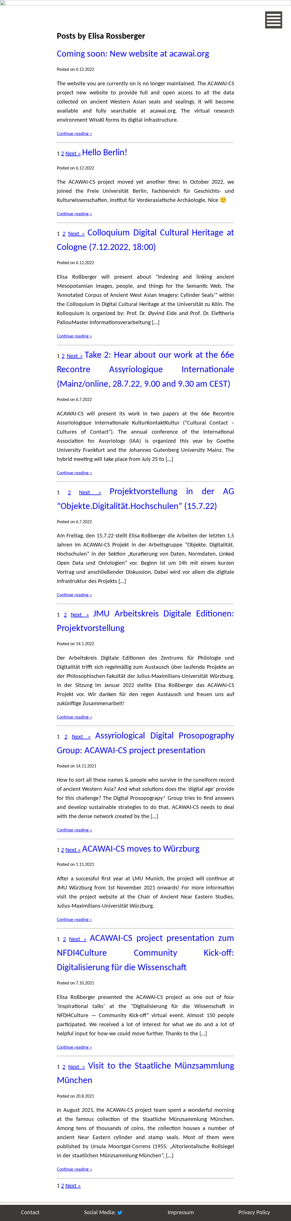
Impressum (181, 1213)
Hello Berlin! (104, 153)
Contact (30, 1213)
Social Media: (100, 1213)
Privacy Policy (254, 1213)
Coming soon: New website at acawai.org (133, 54)
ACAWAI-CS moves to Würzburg (140, 849)
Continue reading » (74, 134)
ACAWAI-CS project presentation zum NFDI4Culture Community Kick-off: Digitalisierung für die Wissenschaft (145, 953)
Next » (73, 154)
